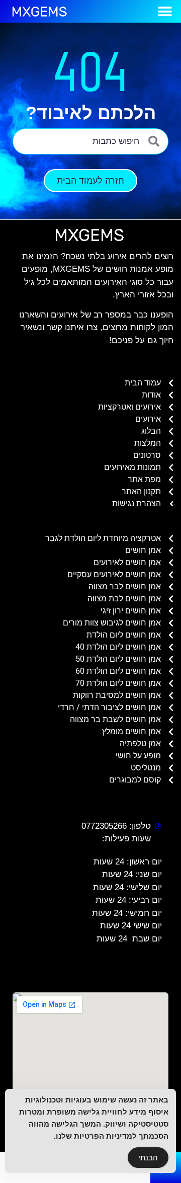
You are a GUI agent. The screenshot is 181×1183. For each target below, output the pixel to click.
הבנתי (148, 1157)
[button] (164, 11)
